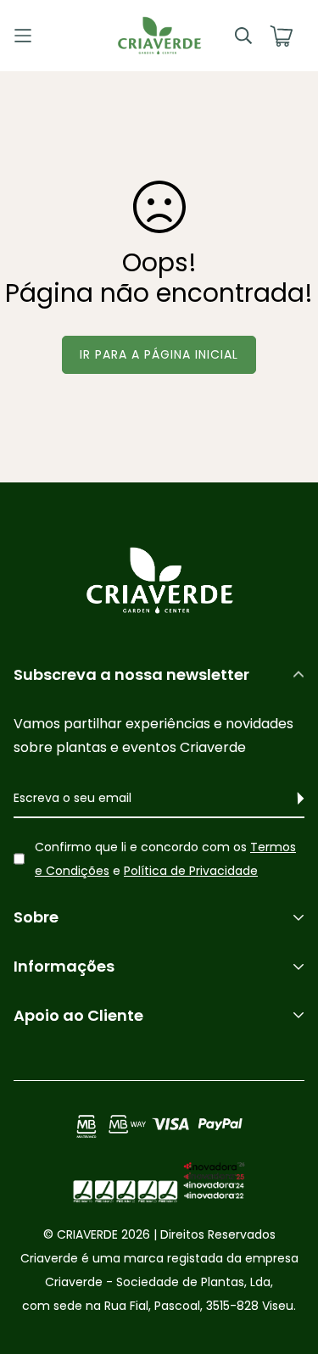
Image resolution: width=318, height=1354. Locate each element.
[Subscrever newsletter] (291, 798)
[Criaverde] (159, 35)
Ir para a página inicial (159, 354)
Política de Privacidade (191, 870)
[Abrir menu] (50, 35)
